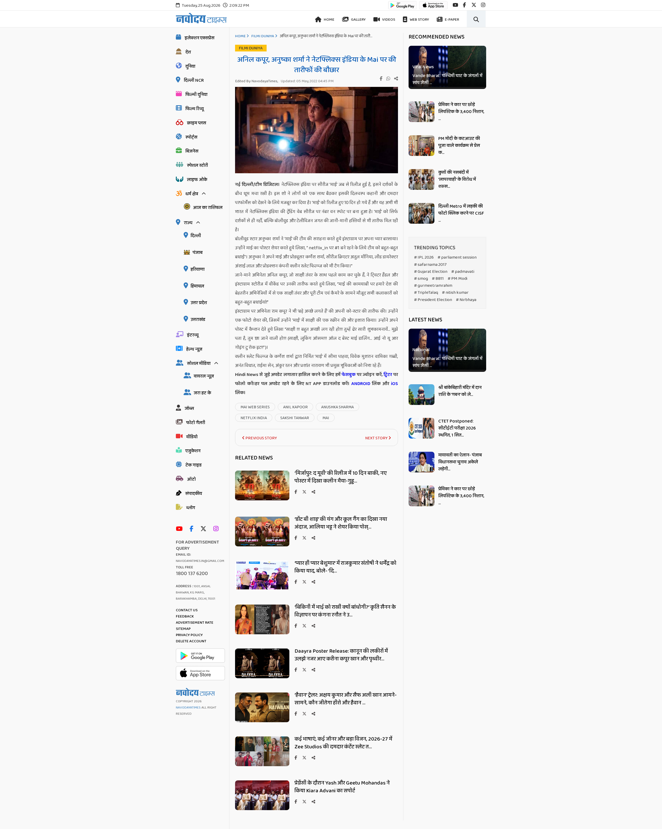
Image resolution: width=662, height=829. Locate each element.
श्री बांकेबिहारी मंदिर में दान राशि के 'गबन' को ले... (460, 391)
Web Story (419, 20)
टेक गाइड (193, 465)
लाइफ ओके (197, 179)
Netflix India (253, 418)
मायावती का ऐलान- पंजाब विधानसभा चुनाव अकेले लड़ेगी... (460, 462)
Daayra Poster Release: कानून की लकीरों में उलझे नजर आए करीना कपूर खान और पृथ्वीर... (341, 655)
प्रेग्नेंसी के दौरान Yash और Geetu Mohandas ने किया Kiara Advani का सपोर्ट (342, 787)
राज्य (188, 223)
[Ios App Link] (433, 7)
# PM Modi (457, 278)
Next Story (376, 438)
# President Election (433, 299)
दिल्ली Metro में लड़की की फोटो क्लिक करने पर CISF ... (461, 213)
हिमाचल (197, 286)
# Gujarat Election (430, 271)
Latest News (425, 320)
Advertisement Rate (194, 623)
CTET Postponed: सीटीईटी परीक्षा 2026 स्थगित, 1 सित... (457, 428)
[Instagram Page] (217, 529)
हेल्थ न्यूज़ (194, 349)
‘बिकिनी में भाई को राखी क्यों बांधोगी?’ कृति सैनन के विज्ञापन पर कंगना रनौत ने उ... (345, 611)
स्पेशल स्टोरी (197, 165)
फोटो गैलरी (195, 422)
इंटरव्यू (193, 335)
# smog (421, 278)
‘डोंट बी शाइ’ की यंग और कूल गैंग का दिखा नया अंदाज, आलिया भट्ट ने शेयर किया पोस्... (341, 523)
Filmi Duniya (262, 36)
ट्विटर (387, 374)
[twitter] (473, 5)
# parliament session (457, 257)
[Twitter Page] (204, 529)
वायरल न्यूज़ (204, 376)
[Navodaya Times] (201, 18)
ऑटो (191, 479)
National (421, 350)
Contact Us (187, 610)
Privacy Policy (189, 635)
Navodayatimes (188, 707)
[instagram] (483, 5)
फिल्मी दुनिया (196, 94)
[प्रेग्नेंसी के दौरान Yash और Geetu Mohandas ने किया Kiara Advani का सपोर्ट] (262, 809)
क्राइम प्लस (196, 123)
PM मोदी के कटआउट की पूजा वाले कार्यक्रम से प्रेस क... (459, 145)
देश (188, 52)
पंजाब (197, 252)
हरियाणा (198, 269)
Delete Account (191, 641)
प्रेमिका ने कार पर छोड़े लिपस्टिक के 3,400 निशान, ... (461, 111)
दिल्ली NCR (194, 80)
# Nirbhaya (466, 299)
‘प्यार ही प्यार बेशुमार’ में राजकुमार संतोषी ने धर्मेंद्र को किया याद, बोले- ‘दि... (345, 567)
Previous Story (261, 438)
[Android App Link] (402, 7)
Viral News (423, 67)
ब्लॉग (190, 507)
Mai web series (255, 407)
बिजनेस (191, 151)
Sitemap (183, 629)
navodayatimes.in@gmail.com (200, 561)
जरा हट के (202, 393)
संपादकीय (193, 493)
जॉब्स (189, 408)
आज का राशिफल (207, 207)
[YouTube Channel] (180, 529)
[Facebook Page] (193, 529)
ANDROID (360, 383)
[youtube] (455, 5)
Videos (388, 20)
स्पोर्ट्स (191, 137)
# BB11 (438, 278)
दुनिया (190, 66)
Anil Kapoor (295, 407)
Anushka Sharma (337, 407)
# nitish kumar (455, 292)
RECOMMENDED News (436, 37)
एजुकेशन (192, 451)
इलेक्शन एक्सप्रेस (199, 38)
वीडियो (192, 437)
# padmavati (462, 271)
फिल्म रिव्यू (194, 108)
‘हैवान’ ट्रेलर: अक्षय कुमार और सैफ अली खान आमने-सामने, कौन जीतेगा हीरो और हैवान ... (346, 699)
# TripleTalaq (426, 292)
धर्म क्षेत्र (191, 194)
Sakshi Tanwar (294, 418)
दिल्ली (196, 235)
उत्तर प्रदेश (199, 302)
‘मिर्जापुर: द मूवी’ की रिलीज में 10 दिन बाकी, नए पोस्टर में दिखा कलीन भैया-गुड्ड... (341, 477)
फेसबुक (349, 374)
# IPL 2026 (424, 257)
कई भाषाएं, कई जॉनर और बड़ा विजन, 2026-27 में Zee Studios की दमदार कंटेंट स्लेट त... (343, 743)
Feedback (185, 616)
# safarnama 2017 (430, 264)
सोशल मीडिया (198, 363)
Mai (325, 418)
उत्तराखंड (198, 319)
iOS (393, 383)
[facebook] (464, 5)
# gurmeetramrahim (433, 285)
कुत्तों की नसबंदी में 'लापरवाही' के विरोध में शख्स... (457, 179)
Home (328, 20)
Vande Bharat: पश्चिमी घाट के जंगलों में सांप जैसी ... (447, 79)
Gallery (358, 20)
